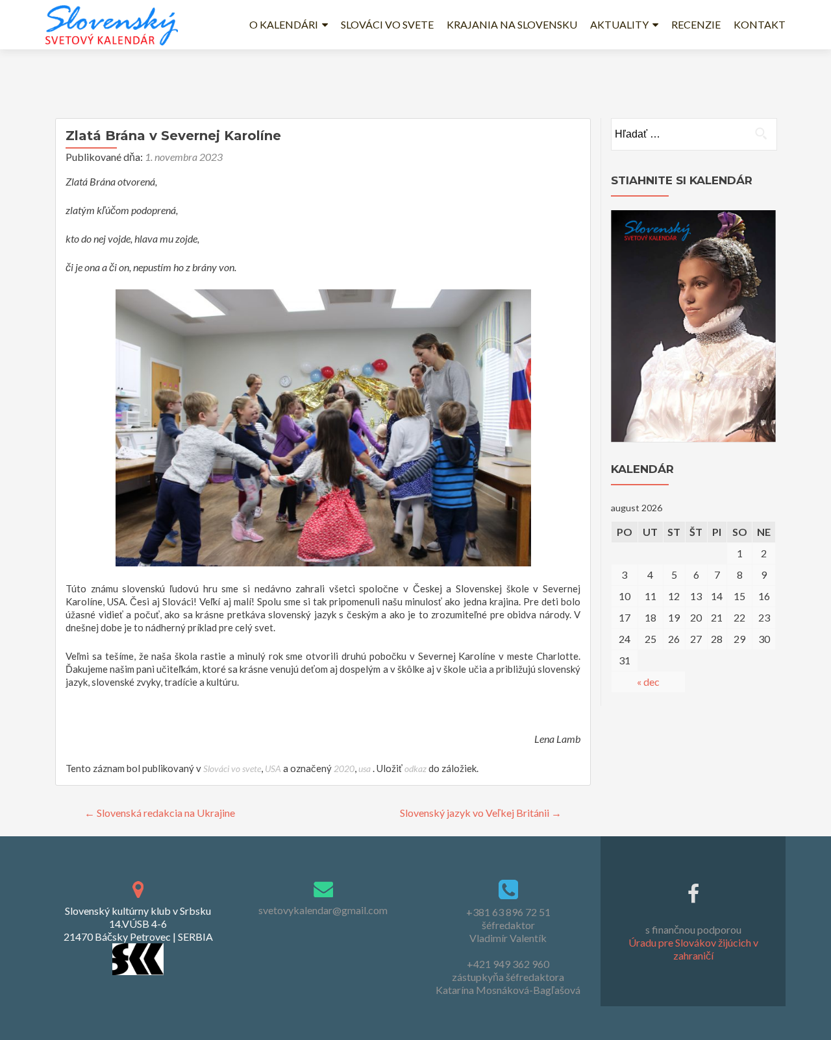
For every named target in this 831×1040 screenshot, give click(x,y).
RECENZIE (696, 24)
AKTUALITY (619, 24)
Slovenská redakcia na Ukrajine (159, 812)
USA (273, 768)
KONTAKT (760, 24)
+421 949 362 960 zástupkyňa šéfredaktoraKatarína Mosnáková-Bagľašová (508, 977)
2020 (344, 768)
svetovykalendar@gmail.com (323, 910)
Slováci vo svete (232, 768)
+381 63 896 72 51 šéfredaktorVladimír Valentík (508, 925)
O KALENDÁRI (283, 24)
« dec (648, 681)
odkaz (415, 768)
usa (364, 768)
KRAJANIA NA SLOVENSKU (512, 24)
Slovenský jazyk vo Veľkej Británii (481, 812)
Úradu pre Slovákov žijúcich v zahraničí (693, 948)
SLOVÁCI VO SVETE (387, 24)
